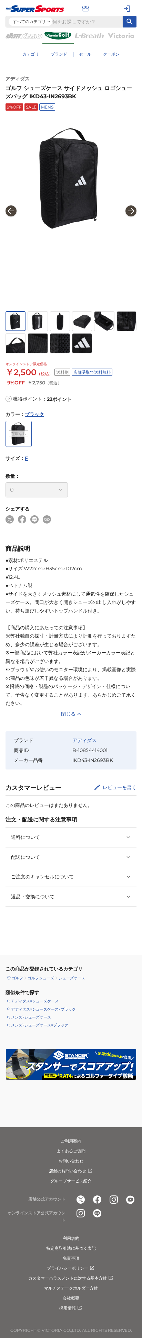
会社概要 (71, 1298)
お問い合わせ (71, 1160)
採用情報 (67, 1308)
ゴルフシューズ (41, 978)
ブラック (34, 414)
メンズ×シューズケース (31, 1017)
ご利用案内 (71, 1141)
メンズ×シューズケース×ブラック (39, 1025)
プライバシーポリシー (67, 1268)
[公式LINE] (97, 1213)
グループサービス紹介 (71, 1180)
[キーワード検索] (129, 21)
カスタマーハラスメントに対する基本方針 (67, 1278)
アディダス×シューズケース (35, 1001)
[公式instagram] (114, 1199)
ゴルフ (17, 978)
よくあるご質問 (71, 1151)
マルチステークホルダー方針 (71, 1288)
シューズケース (72, 978)
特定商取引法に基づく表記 (71, 1248)
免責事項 (71, 1258)
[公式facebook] (97, 1199)
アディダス (18, 79)
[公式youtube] (130, 1199)
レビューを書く (119, 787)
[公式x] (81, 1199)
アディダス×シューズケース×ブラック (43, 1009)
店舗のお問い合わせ (67, 1170)
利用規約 (71, 1238)
